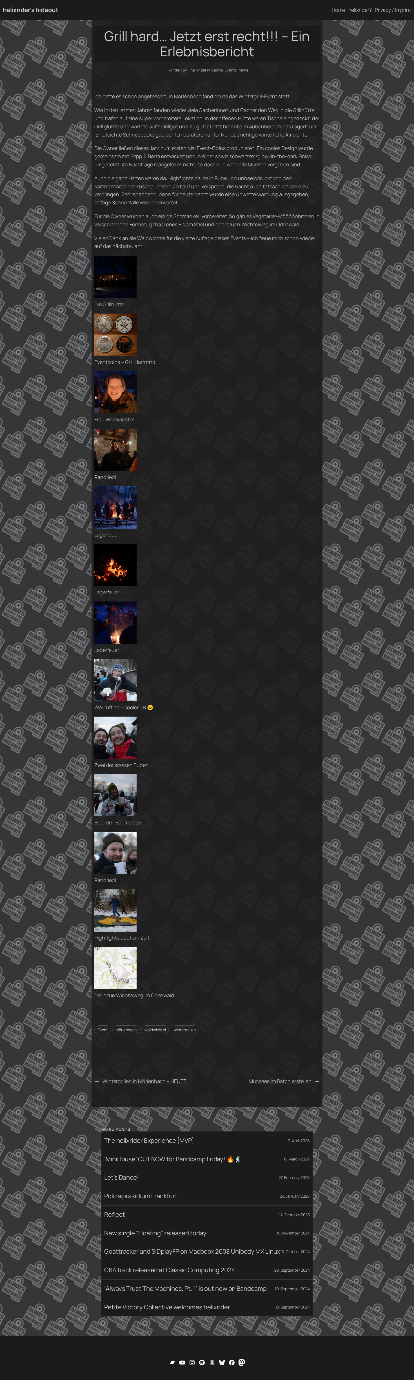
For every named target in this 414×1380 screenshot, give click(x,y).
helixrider (198, 70)
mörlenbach (126, 1029)
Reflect (114, 1214)
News (243, 70)
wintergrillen (185, 1029)
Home (338, 9)
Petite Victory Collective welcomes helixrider (167, 1307)
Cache (217, 70)
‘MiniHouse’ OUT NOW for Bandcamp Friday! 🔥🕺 (173, 1159)
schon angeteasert (144, 96)
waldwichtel (155, 1029)
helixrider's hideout (30, 10)
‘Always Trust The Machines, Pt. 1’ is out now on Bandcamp (185, 1288)
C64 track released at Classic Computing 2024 (169, 1270)
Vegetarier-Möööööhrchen (283, 216)
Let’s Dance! (121, 1177)
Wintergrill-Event (258, 96)
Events (230, 70)
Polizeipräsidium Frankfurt (140, 1196)
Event (102, 1029)
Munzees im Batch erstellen (280, 1081)
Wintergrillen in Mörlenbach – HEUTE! (145, 1081)
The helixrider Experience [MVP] (149, 1140)
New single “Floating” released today (155, 1233)
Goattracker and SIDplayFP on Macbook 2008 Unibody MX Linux (192, 1251)
